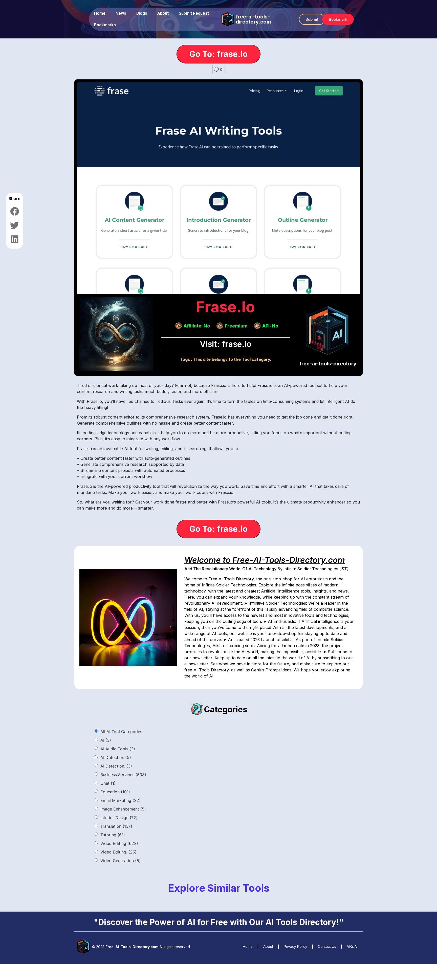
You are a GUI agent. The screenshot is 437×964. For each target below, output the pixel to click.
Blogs (141, 13)
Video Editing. (118, 852)
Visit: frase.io (225, 344)
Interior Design (119, 818)
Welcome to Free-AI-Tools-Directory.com (264, 560)
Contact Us (327, 946)
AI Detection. (116, 766)
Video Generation (120, 861)
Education (115, 792)
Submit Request (194, 13)
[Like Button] (216, 69)
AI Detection (115, 757)
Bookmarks (105, 25)
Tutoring (112, 835)
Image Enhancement (123, 809)
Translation (116, 826)
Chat (108, 783)
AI (105, 740)
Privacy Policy (295, 946)
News (121, 13)
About (163, 13)
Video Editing (119, 843)
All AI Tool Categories (121, 732)
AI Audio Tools (117, 749)
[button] (312, 19)
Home (99, 13)
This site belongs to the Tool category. (232, 359)
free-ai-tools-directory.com (253, 19)
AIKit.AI (352, 946)
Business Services (123, 775)
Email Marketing (120, 800)
